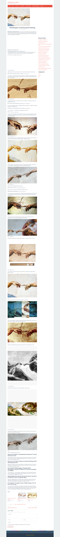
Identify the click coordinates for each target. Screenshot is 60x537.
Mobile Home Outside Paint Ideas (12, 507)
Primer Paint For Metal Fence (42, 62)
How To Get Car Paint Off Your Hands (43, 55)
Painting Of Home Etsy (41, 66)
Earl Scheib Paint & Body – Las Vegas (43, 59)
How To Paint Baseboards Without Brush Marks (44, 68)
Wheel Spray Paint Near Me (42, 53)
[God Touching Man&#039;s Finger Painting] (32, 495)
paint (11, 504)
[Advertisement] (22, 42)
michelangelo (18, 504)
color (39, 73)
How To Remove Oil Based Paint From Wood (44, 46)
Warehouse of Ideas (13, 2)
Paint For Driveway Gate (41, 42)
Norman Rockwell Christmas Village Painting (44, 58)
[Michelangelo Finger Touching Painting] (22, 495)
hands (15, 504)
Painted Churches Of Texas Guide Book (43, 49)
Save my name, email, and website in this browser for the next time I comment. (19, 524)
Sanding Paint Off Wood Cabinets (32, 507)
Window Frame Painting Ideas (42, 69)
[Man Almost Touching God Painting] (12, 495)
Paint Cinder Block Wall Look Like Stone (43, 65)
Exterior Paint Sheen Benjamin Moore (43, 56)
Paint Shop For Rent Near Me (42, 39)
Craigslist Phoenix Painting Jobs (42, 61)
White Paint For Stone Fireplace (42, 52)
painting (22, 504)
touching (24, 504)
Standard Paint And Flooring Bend (43, 41)
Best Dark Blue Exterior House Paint (43, 50)
